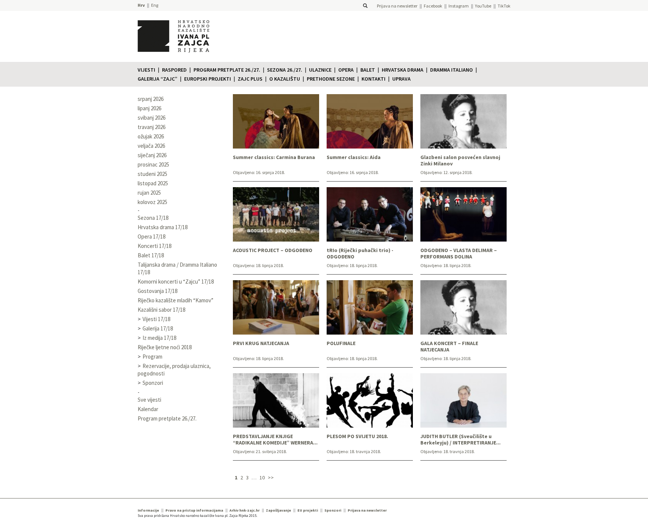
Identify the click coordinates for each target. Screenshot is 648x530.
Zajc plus (250, 78)
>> (271, 477)
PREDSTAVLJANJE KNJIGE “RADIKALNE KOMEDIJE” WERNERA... (275, 439)
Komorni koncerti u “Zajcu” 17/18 (176, 281)
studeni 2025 (152, 173)
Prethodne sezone (331, 78)
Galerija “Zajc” (157, 78)
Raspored (174, 69)
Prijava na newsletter (397, 6)
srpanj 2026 (151, 98)
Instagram (458, 6)
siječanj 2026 (152, 155)
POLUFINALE (341, 343)
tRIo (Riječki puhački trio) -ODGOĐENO (360, 253)
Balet (367, 69)
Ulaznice (320, 69)
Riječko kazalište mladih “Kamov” (175, 300)
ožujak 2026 (151, 136)
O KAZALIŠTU (284, 78)
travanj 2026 (151, 127)
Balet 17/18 (151, 255)
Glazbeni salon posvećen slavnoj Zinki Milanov (460, 160)
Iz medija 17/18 (159, 337)
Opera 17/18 (151, 236)
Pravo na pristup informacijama (194, 510)
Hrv (141, 5)
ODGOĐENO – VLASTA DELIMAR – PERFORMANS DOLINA (458, 253)
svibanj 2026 (151, 117)
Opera (346, 69)
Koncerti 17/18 (154, 245)
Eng (154, 5)
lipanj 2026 (149, 108)
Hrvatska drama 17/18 (163, 227)
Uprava (401, 78)
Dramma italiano (451, 69)
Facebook (433, 6)
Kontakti (374, 78)
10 (262, 477)
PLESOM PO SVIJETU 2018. (357, 436)
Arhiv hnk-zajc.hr (245, 510)
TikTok (504, 6)
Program (152, 356)
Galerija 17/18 (157, 328)
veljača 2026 (151, 145)
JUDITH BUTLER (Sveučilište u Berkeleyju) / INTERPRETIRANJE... (460, 439)
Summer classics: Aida (354, 157)
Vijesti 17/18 (156, 319)
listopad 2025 (153, 183)
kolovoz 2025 (152, 202)
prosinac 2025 (153, 164)
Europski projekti (207, 78)
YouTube (483, 6)
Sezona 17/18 (153, 217)
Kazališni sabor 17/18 (161, 309)
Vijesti (146, 69)
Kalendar (148, 409)
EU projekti (307, 510)
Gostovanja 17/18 (157, 290)
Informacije (148, 510)
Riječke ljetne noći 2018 (165, 347)
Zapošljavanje (278, 510)
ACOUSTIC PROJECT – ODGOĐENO (272, 250)
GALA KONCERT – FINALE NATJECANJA (449, 346)
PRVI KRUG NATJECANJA (261, 343)
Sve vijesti (149, 399)
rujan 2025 (149, 192)
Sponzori (152, 382)
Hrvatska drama (402, 69)
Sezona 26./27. (284, 69)
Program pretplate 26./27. (227, 69)
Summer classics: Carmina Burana (274, 157)
